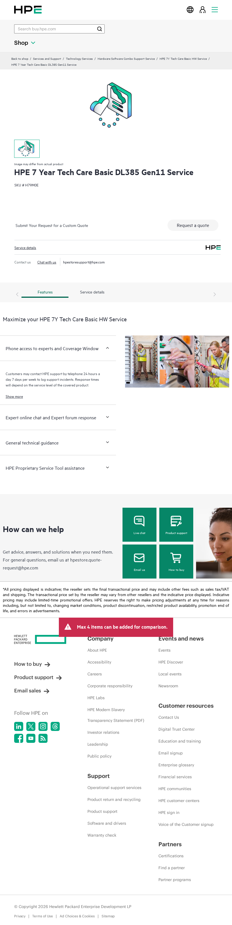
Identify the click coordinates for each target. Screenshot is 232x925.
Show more (14, 396)
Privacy (19, 916)
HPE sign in (168, 812)
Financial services (175, 776)
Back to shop (19, 58)
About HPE (97, 650)
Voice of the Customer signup (186, 824)
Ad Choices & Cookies (77, 916)
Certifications (171, 855)
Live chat (139, 532)
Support (98, 775)
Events (164, 650)
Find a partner (171, 867)
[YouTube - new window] (30, 738)
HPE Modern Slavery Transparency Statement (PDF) (115, 715)
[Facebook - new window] (18, 738)
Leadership (97, 744)
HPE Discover (170, 662)
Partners (170, 844)
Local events (170, 674)
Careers (94, 674)
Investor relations (103, 732)
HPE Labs (96, 697)
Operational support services (114, 787)
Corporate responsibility (109, 685)
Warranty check (101, 835)
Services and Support (47, 58)
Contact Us (168, 717)
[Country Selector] (190, 9)
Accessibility (99, 662)
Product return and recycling (114, 799)
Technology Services (79, 58)
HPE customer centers (178, 800)
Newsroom (168, 685)
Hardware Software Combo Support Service (126, 58)
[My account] (202, 9)
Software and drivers (106, 823)
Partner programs (174, 879)
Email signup (170, 753)
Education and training (179, 741)
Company (100, 638)
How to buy (176, 569)
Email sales (27, 690)
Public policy (99, 756)
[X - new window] (30, 726)
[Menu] (215, 9)
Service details (25, 247)
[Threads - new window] (55, 726)
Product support (176, 532)
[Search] (99, 28)
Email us (139, 569)
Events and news (181, 638)
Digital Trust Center (176, 729)
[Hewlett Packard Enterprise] (28, 9)
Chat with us (46, 261)
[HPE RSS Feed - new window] (43, 738)
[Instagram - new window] (43, 726)
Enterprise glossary (176, 764)
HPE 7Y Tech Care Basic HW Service (183, 58)
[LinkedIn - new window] (18, 726)
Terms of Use (42, 916)
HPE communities (174, 788)
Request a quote (193, 225)
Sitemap (108, 916)
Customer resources (186, 705)
